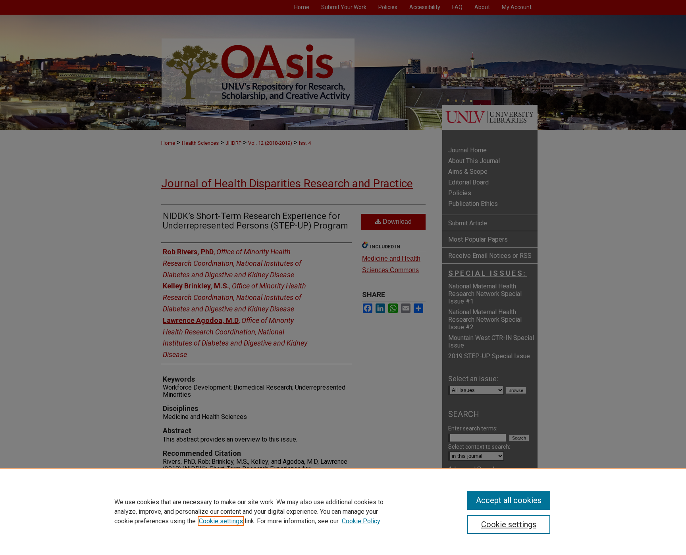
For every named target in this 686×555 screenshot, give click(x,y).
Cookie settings (221, 521)
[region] (343, 511)
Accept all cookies (508, 500)
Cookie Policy (361, 521)
